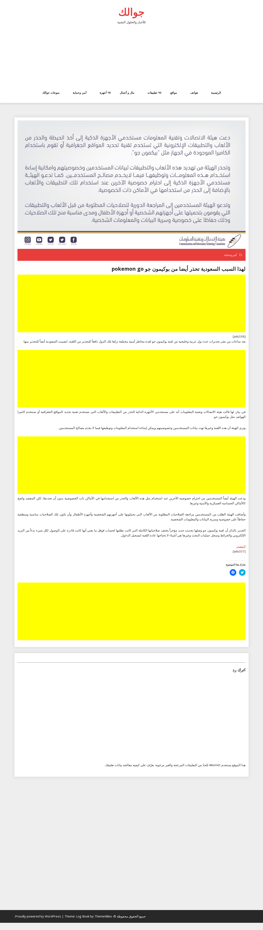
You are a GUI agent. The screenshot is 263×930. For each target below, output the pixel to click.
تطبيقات (152, 92)
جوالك (131, 12)
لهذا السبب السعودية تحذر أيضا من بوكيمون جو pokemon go (179, 268)
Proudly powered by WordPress (38, 916)
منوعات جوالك (51, 92)
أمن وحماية (80, 92)
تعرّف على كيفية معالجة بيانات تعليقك (129, 765)
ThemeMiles (103, 916)
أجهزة (103, 92)
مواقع (173, 92)
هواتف (194, 92)
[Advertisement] (131, 59)
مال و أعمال (127, 92)
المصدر (241, 546)
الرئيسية (216, 92)
